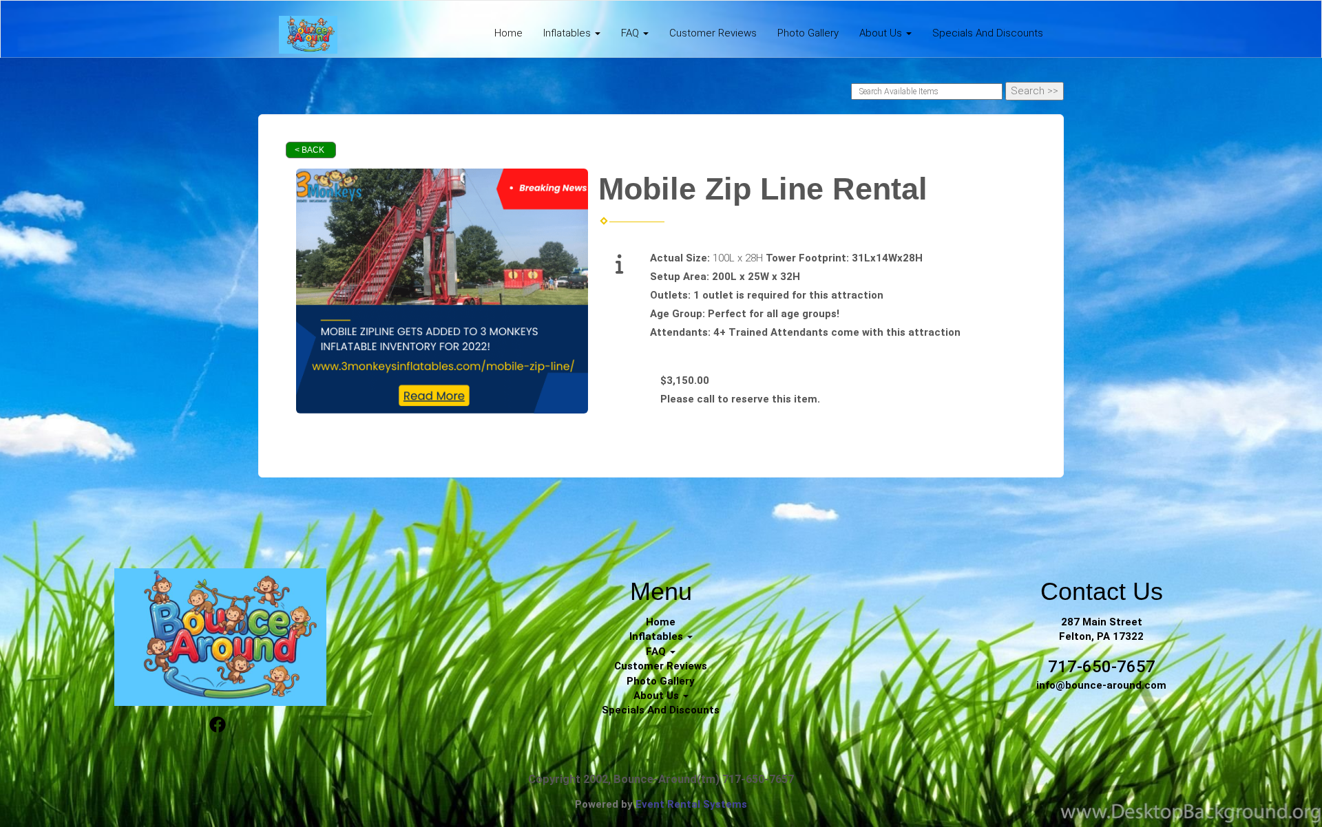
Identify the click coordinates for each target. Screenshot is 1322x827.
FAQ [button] (631, 33)
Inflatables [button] (568, 33)
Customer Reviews (713, 33)
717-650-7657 (1101, 666)
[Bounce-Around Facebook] (217, 726)
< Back (309, 150)
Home (508, 33)
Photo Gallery (808, 33)
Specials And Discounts (987, 33)
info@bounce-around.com (1101, 685)
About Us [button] (882, 33)
